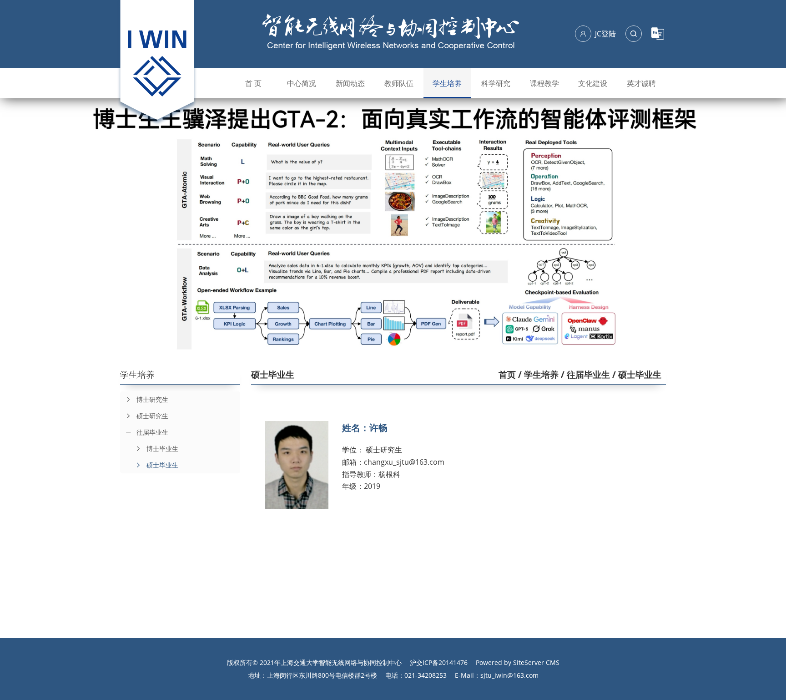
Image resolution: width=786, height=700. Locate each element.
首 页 (253, 83)
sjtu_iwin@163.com (509, 675)
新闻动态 (350, 83)
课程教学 (544, 83)
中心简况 (301, 83)
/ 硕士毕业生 (635, 374)
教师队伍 (398, 83)
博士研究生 (152, 399)
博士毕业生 (162, 448)
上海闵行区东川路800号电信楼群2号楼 (322, 675)
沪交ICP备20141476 (439, 662)
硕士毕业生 (162, 465)
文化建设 (592, 83)
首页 (507, 374)
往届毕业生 (152, 432)
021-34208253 (425, 675)
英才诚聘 (641, 83)
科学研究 (495, 83)
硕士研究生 (152, 415)
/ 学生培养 (537, 374)
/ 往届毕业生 (584, 374)
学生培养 (447, 83)
